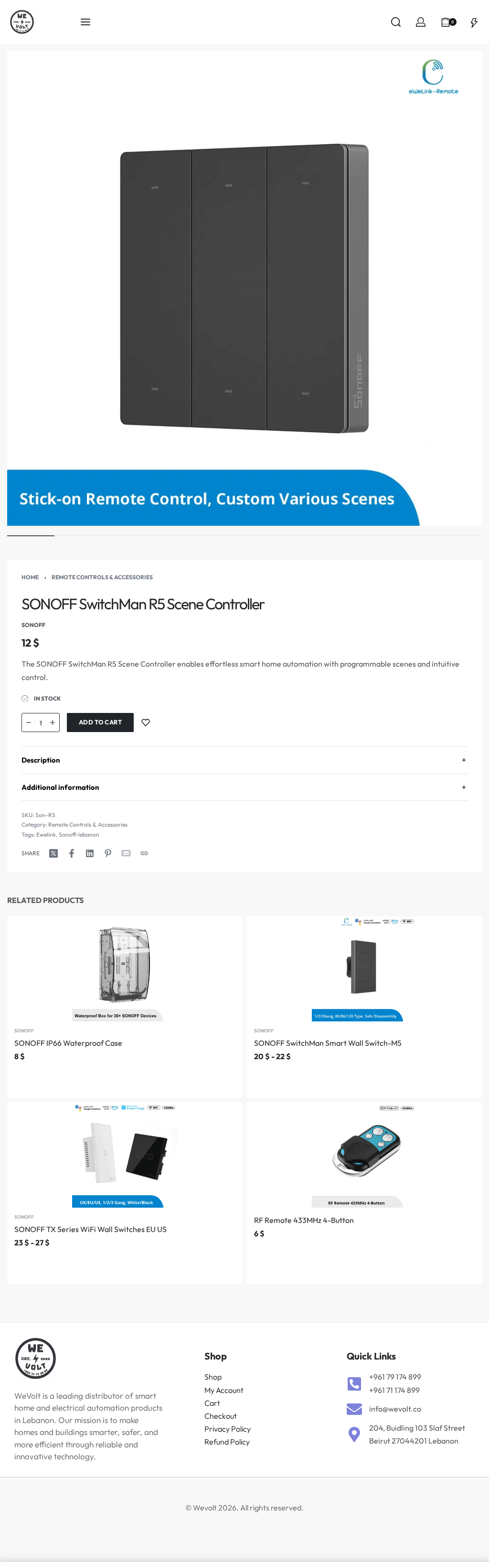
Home (30, 577)
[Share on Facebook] (71, 853)
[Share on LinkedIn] (89, 853)
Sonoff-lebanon (79, 834)
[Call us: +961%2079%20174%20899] (354, 1384)
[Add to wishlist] (145, 722)
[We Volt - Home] (45, 22)
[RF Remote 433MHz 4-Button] (364, 1155)
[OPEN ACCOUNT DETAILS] (420, 22)
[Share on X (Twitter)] (53, 853)
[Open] (474, 22)
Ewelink (46, 834)
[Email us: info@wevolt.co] (354, 1409)
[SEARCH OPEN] (396, 22)
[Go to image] (30, 535)
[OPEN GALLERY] (244, 288)
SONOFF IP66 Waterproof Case (68, 1043)
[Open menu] (85, 22)
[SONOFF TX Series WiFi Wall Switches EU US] (124, 1155)
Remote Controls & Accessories (102, 577)
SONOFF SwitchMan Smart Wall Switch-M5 (328, 1043)
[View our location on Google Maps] (354, 1434)
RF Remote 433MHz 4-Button (304, 1220)
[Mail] (126, 853)
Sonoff (24, 1031)
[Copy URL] (144, 853)
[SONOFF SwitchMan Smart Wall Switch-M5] (364, 968)
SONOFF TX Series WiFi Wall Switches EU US (90, 1229)
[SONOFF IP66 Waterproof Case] (124, 968)
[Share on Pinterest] (108, 853)
